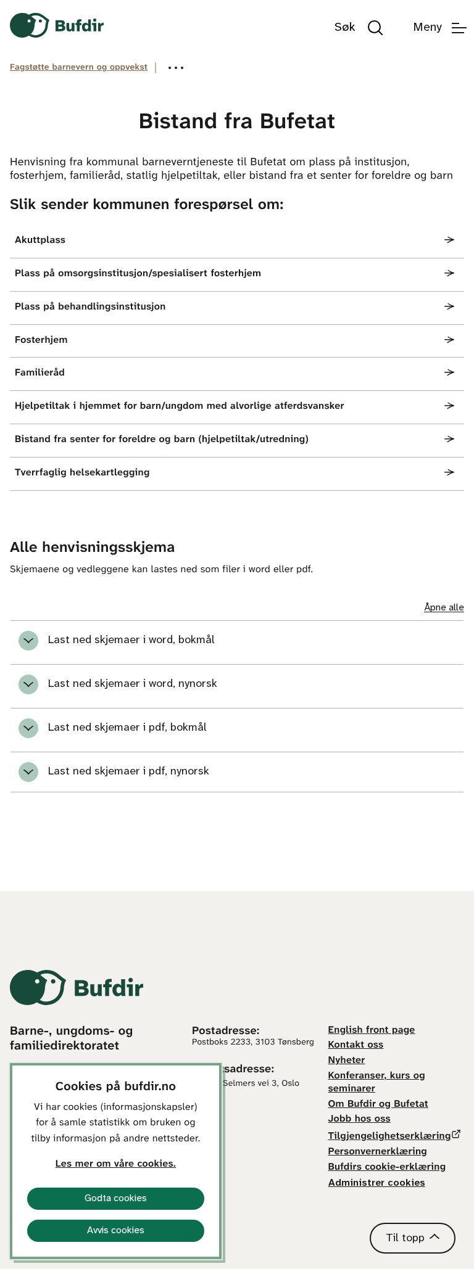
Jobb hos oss (359, 1119)
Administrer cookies (376, 1183)
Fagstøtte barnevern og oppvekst (79, 67)
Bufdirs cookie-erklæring (387, 1167)
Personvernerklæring (377, 1152)
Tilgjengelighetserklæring (389, 1136)
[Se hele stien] (176, 68)
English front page (371, 1030)
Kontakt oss (356, 1045)
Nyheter (346, 1061)
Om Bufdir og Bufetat (378, 1104)
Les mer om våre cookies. (116, 1164)
